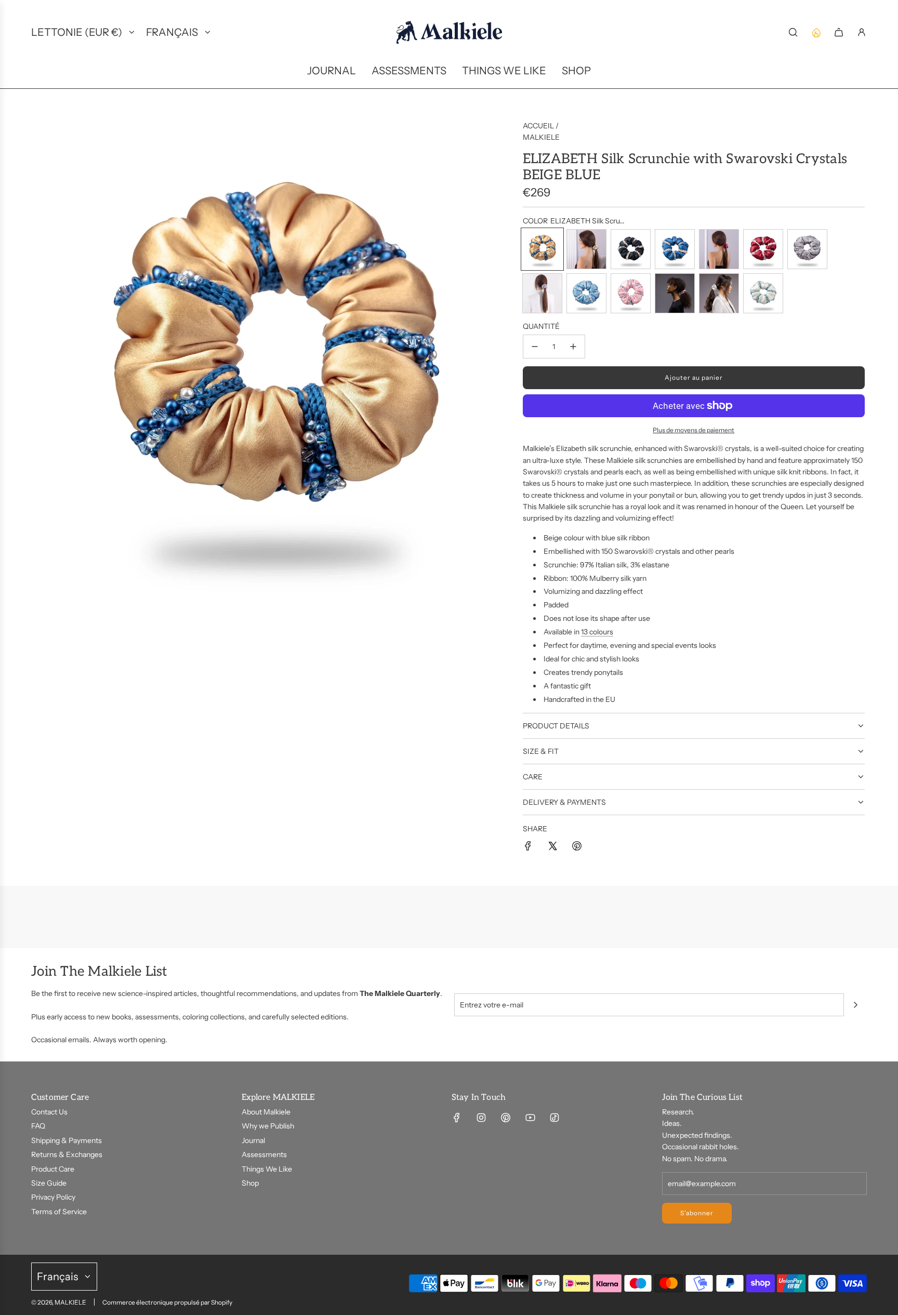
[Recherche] (793, 32)
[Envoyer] (855, 1004)
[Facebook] (456, 1117)
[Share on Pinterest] (576, 847)
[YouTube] (530, 1117)
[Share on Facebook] (528, 847)
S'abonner (697, 1213)
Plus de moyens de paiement (693, 430)
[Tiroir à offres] (815, 32)
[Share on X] (552, 847)
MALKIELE (541, 137)
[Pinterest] (505, 1117)
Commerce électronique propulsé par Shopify (167, 1302)
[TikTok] (554, 1117)
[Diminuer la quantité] (534, 346)
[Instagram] (481, 1117)
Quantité (541, 326)
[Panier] (838, 32)
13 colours (597, 631)
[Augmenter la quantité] (573, 346)
